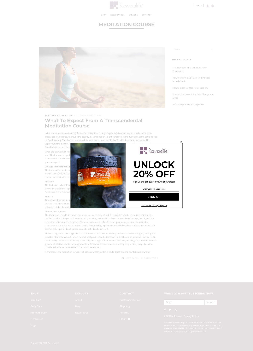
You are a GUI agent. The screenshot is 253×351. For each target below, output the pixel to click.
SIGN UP (154, 197)
